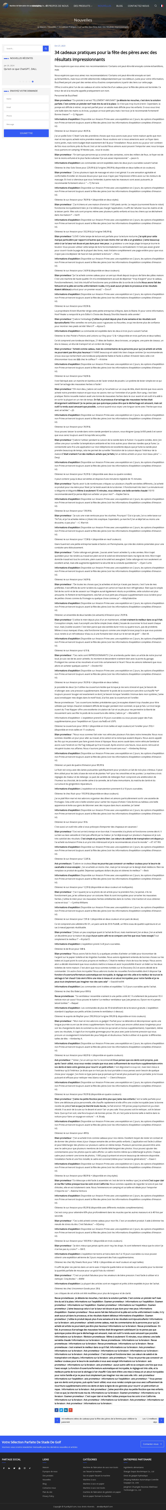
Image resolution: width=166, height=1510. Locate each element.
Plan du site (47, 1492)
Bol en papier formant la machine (97, 1496)
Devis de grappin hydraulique (136, 1475)
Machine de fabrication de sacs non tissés (100, 1467)
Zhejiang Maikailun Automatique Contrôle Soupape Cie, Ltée (141, 1481)
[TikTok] (30, 1468)
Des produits (82, 5)
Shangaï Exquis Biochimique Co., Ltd (139, 1471)
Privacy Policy (48, 1496)
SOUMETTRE (26, 133)
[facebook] (4, 1468)
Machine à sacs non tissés (94, 1488)
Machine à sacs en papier (93, 1484)
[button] (26, 81)
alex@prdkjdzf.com (105, 1506)
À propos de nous (57, 5)
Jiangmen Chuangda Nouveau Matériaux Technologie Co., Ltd (140, 1488)
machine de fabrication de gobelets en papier (102, 1492)
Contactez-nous (138, 5)
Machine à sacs (89, 1479)
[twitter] (14, 1468)
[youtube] (19, 1468)
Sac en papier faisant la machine (96, 1475)
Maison (36, 5)
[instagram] (25, 1468)
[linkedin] (9, 1468)
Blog (119, 5)
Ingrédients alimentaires (134, 1467)
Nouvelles (104, 5)
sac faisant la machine (92, 1471)
